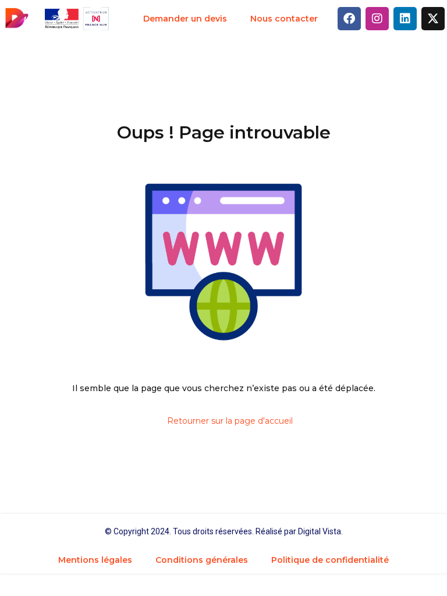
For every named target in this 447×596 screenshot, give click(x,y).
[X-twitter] (433, 18)
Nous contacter (284, 18)
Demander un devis (185, 18)
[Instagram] (377, 18)
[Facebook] (349, 18)
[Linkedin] (405, 18)
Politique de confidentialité (330, 560)
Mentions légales (95, 560)
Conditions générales (201, 560)
